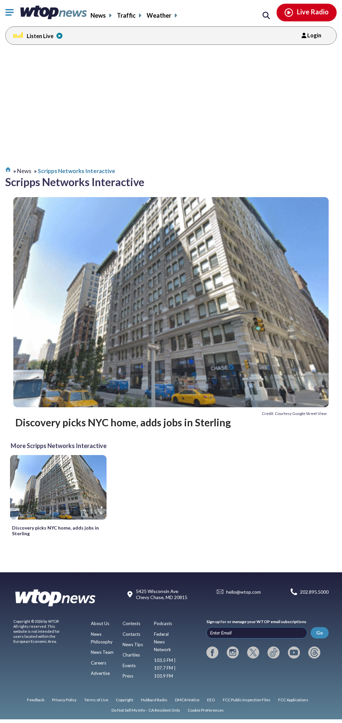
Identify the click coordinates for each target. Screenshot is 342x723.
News (98, 15)
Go (319, 632)
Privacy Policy (64, 699)
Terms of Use (96, 699)
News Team (102, 652)
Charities (131, 655)
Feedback (35, 699)
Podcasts (163, 623)
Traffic (126, 15)
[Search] (266, 16)
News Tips (133, 644)
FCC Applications (293, 699)
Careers (98, 663)
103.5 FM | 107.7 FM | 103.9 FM (165, 668)
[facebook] (212, 652)
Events (129, 665)
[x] (253, 652)
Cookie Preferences (206, 710)
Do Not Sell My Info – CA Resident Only (146, 710)
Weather (159, 15)
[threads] (314, 652)
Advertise (100, 673)
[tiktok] (274, 652)
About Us (100, 623)
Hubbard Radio (154, 699)
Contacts (131, 634)
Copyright (124, 699)
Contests (131, 623)
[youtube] (294, 652)
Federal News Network (162, 642)
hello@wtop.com (243, 592)
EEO (211, 699)
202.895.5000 (314, 592)
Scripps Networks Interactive (76, 170)
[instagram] (233, 652)
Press (128, 676)
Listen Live (40, 36)
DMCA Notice (187, 699)
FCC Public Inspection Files (247, 699)
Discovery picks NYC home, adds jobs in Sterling (123, 422)
